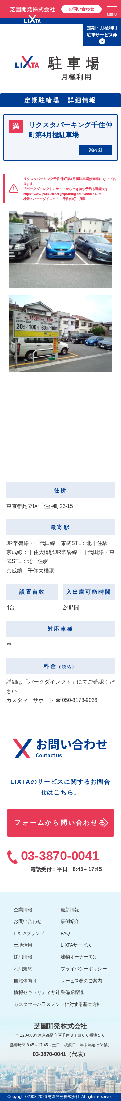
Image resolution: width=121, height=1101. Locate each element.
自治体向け (25, 980)
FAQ (65, 933)
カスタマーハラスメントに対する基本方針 (58, 1004)
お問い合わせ (81, 8)
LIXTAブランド (29, 933)
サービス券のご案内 (81, 980)
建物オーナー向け (79, 956)
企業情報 (23, 909)
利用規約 (23, 968)
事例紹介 (70, 921)
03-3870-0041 (60, 856)
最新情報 (70, 909)
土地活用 (23, 945)
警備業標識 (72, 992)
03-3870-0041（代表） (60, 1054)
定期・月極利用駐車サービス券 (102, 31)
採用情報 (23, 956)
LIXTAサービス (76, 945)
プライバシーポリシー (84, 968)
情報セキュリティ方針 (37, 992)
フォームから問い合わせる (60, 822)
